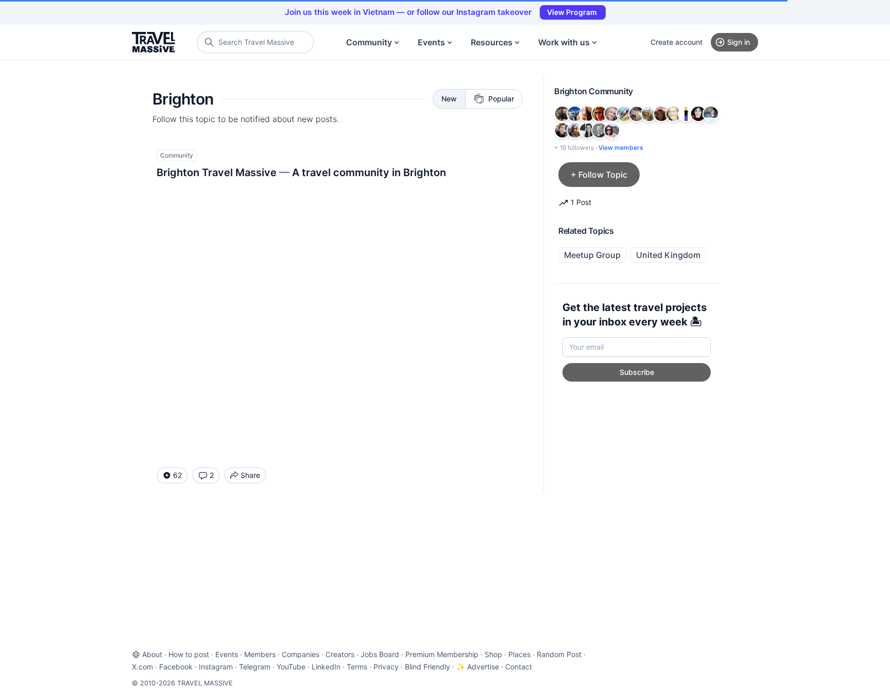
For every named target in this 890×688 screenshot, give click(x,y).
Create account (677, 42)
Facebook (176, 666)
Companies (300, 654)
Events (431, 42)
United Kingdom (668, 255)
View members (620, 147)
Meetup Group (592, 255)
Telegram (254, 666)
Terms (357, 666)
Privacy (386, 666)
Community (369, 42)
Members (260, 654)
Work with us (564, 42)
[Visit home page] (153, 42)
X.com (142, 666)
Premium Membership (441, 654)
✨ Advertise (477, 666)
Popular (501, 98)
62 (177, 475)
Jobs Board (380, 654)
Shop (493, 654)
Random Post (559, 654)
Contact (518, 666)
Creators (340, 654)
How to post (188, 654)
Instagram (216, 666)
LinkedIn (326, 666)
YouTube (291, 666)
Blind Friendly (427, 666)
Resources (491, 42)
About (152, 654)
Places (519, 654)
